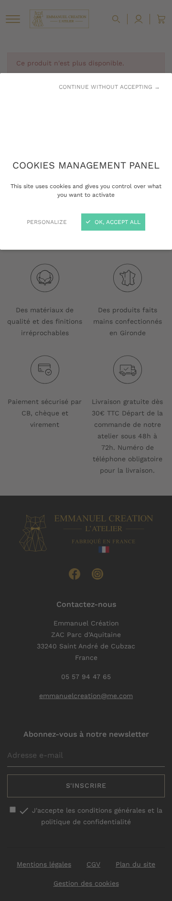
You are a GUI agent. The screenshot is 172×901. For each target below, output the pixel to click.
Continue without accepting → (109, 87)
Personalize (47, 222)
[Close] (86, 450)
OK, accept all (116, 222)
